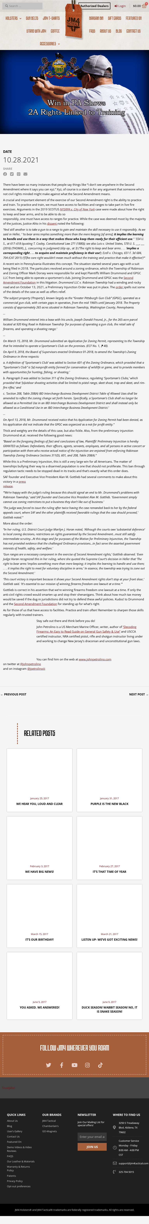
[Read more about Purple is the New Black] (109, 771)
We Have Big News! (39, 872)
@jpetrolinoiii (36, 669)
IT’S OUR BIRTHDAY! (39, 939)
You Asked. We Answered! (39, 1007)
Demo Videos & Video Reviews (19, 1149)
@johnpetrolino (30, 664)
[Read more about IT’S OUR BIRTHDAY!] (39, 906)
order (120, 287)
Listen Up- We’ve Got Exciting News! (109, 939)
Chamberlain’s (50, 1126)
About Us (12, 1120)
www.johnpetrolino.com (95, 659)
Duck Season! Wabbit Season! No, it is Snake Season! (109, 1009)
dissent (52, 223)
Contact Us (13, 1136)
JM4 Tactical (49, 1120)
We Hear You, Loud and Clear (39, 804)
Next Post (139, 694)
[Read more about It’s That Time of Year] (109, 839)
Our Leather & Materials (21, 1161)
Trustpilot (8, 1088)
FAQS (10, 1156)
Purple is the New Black (109, 804)
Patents (11, 1176)
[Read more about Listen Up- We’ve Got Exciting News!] (109, 906)
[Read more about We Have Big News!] (39, 839)
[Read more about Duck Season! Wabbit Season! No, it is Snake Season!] (109, 974)
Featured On (14, 1141)
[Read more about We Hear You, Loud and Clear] (39, 771)
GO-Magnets (49, 1131)
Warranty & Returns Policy (18, 1168)
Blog (9, 1126)
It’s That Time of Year (109, 872)
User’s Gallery (14, 1131)
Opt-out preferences (18, 1186)
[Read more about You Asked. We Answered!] (39, 974)
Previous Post (13, 694)
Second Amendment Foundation (35, 604)
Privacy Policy (15, 1181)
